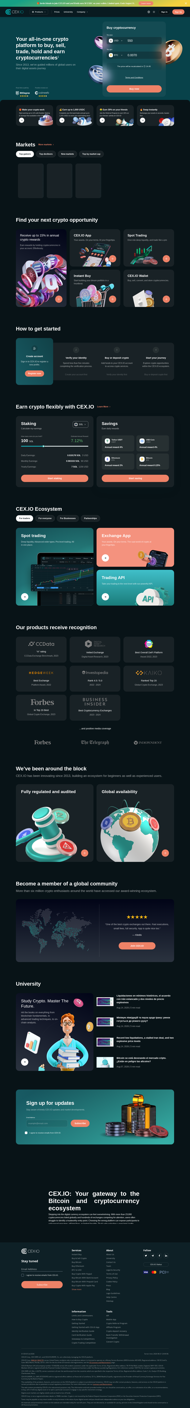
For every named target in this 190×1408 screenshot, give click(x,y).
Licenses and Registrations (102, 1384)
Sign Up (178, 12)
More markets (45, 144)
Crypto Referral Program (116, 1323)
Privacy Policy (112, 1277)
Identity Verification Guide (83, 1331)
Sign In (164, 12)
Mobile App (111, 1319)
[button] (80, 424)
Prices (57, 12)
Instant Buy (77, 1254)
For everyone (45, 518)
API (107, 1315)
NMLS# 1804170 (37, 1360)
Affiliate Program (113, 1327)
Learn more (146, 3)
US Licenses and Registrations (100, 1362)
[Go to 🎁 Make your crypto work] (21, 120)
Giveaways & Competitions (83, 1339)
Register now (34, 373)
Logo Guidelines (113, 1293)
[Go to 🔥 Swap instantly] (142, 120)
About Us (110, 1254)
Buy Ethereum (78, 1266)
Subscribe (80, 1123)
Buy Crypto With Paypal (82, 1274)
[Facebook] (159, 1255)
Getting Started (78, 1323)
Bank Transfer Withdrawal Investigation (117, 1336)
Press (108, 1285)
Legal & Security (113, 1270)
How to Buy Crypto (80, 1319)
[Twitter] (146, 1255)
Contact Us (111, 1262)
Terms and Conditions (134, 77)
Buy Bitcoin (76, 1262)
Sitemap (109, 1301)
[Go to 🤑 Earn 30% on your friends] (102, 120)
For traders (24, 518)
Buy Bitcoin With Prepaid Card (85, 1281)
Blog (108, 1289)
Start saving (135, 478)
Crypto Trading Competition (84, 1343)
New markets (67, 154)
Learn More (102, 407)
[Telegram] (152, 1255)
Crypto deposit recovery (116, 1331)
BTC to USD (76, 1270)
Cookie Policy (111, 1281)
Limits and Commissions (82, 1315)
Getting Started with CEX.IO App (85, 1327)
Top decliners (46, 154)
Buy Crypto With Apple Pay (83, 1285)
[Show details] (58, 299)
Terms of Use (112, 1274)
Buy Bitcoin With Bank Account (85, 1277)
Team (108, 1266)
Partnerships (90, 518)
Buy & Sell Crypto (79, 1258)
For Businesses (68, 518)
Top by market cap (91, 154)
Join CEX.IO (137, 946)
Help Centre (111, 1297)
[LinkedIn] (166, 1255)
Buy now (134, 89)
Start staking (55, 478)
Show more (76, 1289)
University (68, 12)
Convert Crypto (112, 1341)
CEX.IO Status (156, 1264)
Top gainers (25, 154)
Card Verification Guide (82, 1335)
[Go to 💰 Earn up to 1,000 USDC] (61, 120)
